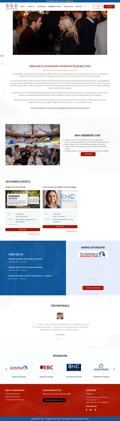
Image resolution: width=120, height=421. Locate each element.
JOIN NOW (88, 154)
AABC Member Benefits (12, 397)
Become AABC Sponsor (12, 394)
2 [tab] (90, 280)
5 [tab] (95, 280)
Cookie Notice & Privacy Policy (14, 400)
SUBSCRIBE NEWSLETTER (54, 400)
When (9, 214)
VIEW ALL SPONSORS (93, 288)
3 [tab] (92, 280)
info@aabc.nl (90, 394)
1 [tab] (88, 280)
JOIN (98, 6)
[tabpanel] (93, 253)
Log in (109, 6)
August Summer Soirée (15, 187)
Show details (33, 234)
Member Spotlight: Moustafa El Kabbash (25, 259)
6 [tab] (97, 280)
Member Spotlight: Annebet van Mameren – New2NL (30, 276)
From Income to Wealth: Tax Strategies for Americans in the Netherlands (60, 187)
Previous (6, 369)
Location (10, 219)
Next (113, 369)
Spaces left (11, 224)
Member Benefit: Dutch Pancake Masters (25, 267)
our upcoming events (62, 108)
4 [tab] (93, 280)
